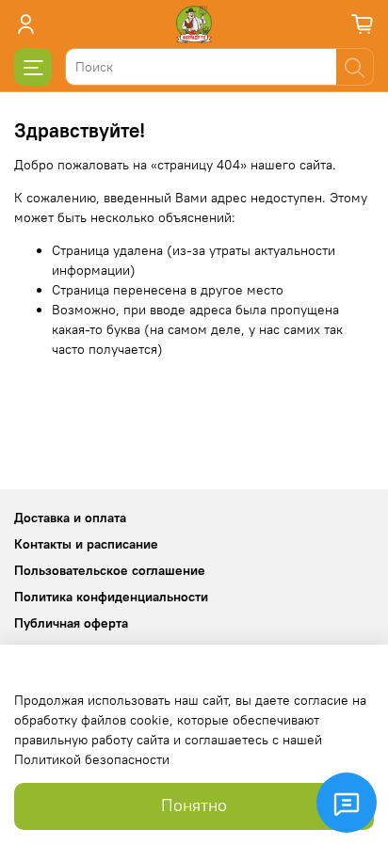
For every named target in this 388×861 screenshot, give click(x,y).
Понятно (194, 805)
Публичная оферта (71, 622)
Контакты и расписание (86, 543)
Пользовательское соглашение (109, 570)
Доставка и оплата (70, 517)
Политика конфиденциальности (111, 596)
